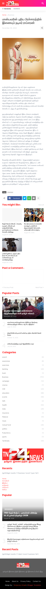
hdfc (23, 401)
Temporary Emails (20, 585)
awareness (23, 361)
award (23, 357)
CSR (23, 389)
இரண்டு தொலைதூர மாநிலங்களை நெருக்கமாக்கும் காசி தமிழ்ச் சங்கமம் (25, 540)
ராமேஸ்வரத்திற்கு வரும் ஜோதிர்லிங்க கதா (20, 344)
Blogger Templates (34, 585)
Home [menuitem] (4, 479)
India (23, 409)
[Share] (42, 28)
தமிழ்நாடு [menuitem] (5, 485)
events (23, 397)
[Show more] (38, 198)
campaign (23, 381)
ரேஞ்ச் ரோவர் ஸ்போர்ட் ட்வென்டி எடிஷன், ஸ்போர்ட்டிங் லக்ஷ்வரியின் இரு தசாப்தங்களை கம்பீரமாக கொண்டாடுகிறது (12, 228)
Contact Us (37, 581)
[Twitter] (25, 198)
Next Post (39, 287)
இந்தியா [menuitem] (5, 483)
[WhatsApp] (29, 198)
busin (23, 373)
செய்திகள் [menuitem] (5, 481)
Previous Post (8, 287)
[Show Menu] (3, 3)
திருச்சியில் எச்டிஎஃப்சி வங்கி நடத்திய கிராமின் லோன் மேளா (24, 334)
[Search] (43, 3)
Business (17, 9)
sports (23, 437)
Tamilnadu (23, 441)
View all (41, 205)
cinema (23, 385)
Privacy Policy (26, 581)
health (23, 405)
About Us (15, 581)
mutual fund (23, 425)
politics (23, 429)
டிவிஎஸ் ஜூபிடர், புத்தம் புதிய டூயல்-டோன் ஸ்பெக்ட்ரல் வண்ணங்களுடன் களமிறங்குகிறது (11, 257)
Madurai (23, 417)
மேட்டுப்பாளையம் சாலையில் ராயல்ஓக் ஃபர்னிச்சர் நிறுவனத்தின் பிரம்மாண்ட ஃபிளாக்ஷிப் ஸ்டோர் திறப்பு (33, 227)
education (23, 393)
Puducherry (23, 433)
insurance (23, 413)
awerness (23, 365)
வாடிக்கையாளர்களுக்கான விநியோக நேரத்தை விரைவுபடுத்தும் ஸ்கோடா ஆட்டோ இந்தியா (22, 323)
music (23, 421)
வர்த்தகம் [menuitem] (5, 487)
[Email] (34, 198)
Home (4, 15)
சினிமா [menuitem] (4, 489)
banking (23, 369)
